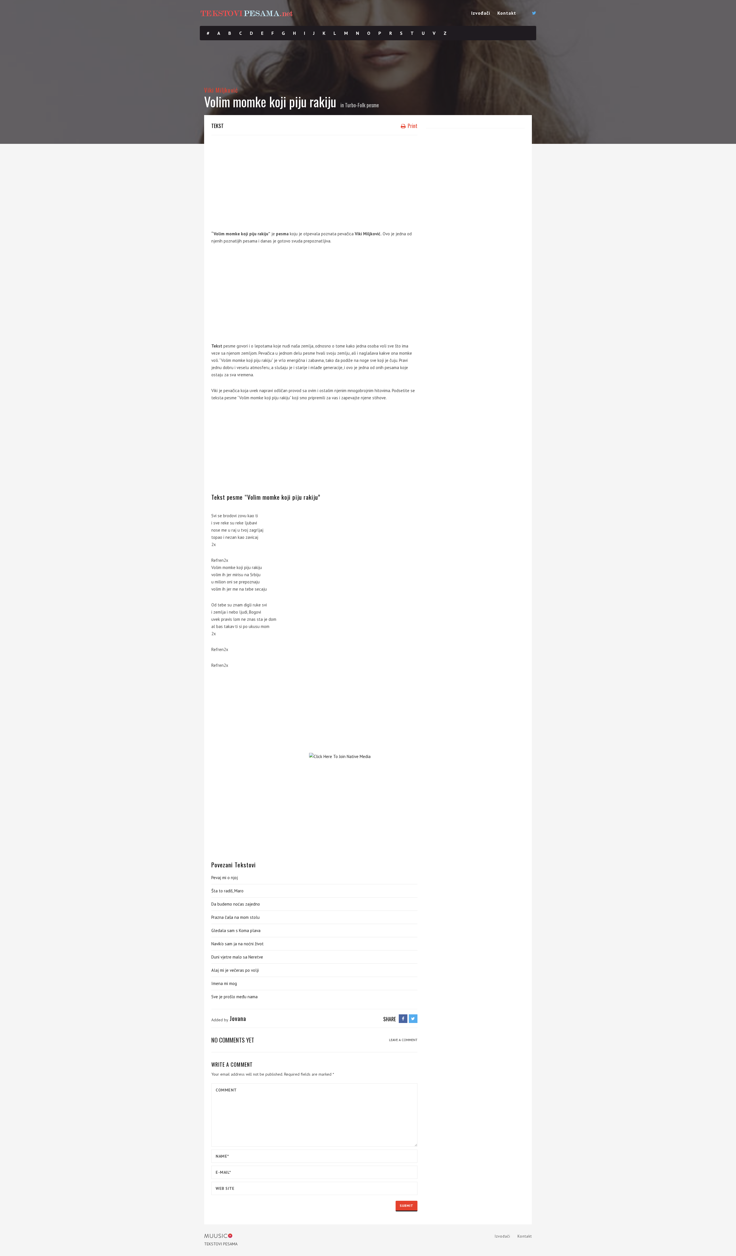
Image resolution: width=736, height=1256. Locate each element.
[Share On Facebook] (403, 1018)
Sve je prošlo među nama (234, 996)
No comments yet (232, 1039)
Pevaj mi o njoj (224, 877)
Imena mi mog (224, 983)
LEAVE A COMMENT (403, 1040)
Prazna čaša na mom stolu (235, 917)
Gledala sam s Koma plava (235, 930)
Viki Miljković (221, 89)
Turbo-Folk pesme (362, 105)
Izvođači (480, 13)
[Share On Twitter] (413, 1018)
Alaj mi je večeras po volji (235, 970)
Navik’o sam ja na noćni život (237, 943)
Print (412, 125)
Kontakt (506, 13)
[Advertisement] (314, 181)
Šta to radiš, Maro (227, 891)
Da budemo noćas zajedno (235, 904)
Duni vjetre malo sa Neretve (237, 957)
